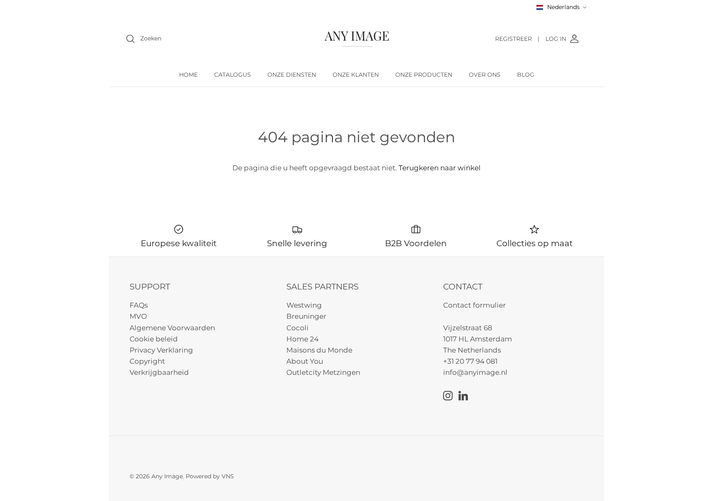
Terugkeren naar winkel (440, 168)
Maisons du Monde (319, 350)
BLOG (525, 74)
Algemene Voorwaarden (172, 328)
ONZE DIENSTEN (291, 74)
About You (304, 361)
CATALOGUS (232, 74)
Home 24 (302, 339)
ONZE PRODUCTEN (423, 74)
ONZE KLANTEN (356, 74)
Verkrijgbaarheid (159, 372)
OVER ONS (485, 74)
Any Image (167, 476)
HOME (188, 74)
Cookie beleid (154, 339)
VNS (228, 476)
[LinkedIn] (463, 395)
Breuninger (306, 316)
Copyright (147, 361)
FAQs (139, 305)
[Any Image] (357, 39)
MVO (138, 316)
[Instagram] (448, 395)
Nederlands (563, 7)
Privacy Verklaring (161, 350)
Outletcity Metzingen (323, 372)
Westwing (304, 305)
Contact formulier (474, 305)
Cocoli (297, 328)
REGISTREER (517, 38)
